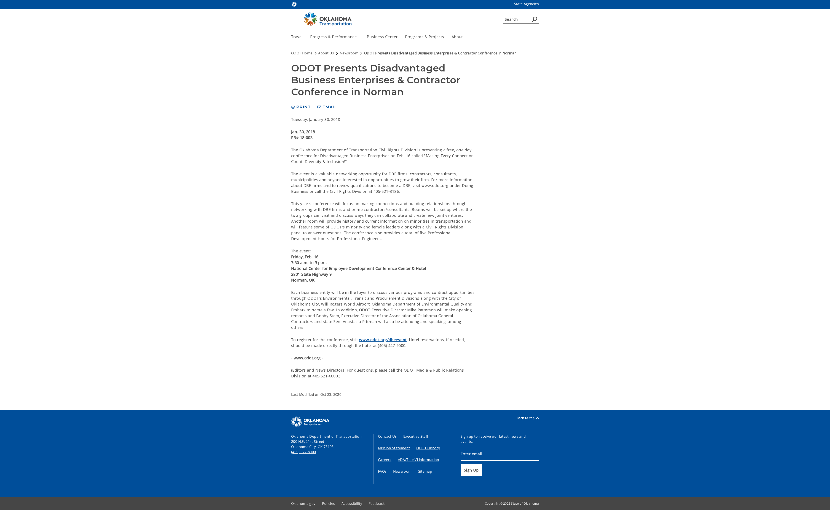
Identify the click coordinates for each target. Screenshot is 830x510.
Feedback (377, 503)
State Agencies (526, 4)
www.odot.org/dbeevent (383, 339)
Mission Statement (394, 448)
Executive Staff (415, 436)
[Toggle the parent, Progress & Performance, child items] (358, 36)
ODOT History (428, 448)
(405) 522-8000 (303, 452)
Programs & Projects (424, 36)
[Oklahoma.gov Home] (294, 4)
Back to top (526, 418)
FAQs (382, 471)
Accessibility (352, 503)
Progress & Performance (333, 36)
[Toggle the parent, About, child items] (464, 36)
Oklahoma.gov (303, 503)
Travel (297, 36)
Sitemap (425, 471)
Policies (328, 503)
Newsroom (402, 471)
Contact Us (387, 436)
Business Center (382, 36)
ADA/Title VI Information (418, 459)
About (457, 36)
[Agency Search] (534, 19)
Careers (384, 459)
